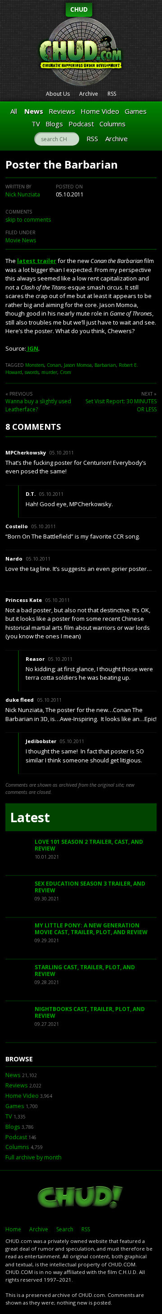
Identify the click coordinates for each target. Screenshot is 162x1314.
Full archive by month (33, 1157)
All (13, 111)
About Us (58, 94)
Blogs (54, 123)
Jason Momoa (78, 365)
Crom (65, 372)
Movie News (20, 240)
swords (32, 372)
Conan (54, 365)
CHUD (79, 9)
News (33, 111)
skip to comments (28, 219)
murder (49, 372)
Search (64, 1229)
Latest (30, 817)
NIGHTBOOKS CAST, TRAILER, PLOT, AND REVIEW (90, 1012)
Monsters (34, 365)
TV (36, 123)
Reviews (62, 111)
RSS (112, 94)
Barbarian (105, 365)
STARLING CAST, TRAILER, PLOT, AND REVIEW (85, 970)
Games (136, 111)
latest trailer (36, 261)
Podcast (81, 123)
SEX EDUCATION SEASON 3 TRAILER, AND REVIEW (90, 887)
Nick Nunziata (22, 194)
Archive (88, 94)
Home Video (100, 111)
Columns (112, 123)
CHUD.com (81, 1198)
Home (13, 1229)
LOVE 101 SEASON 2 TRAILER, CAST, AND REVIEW (89, 845)
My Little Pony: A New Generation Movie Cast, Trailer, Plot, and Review (91, 929)
